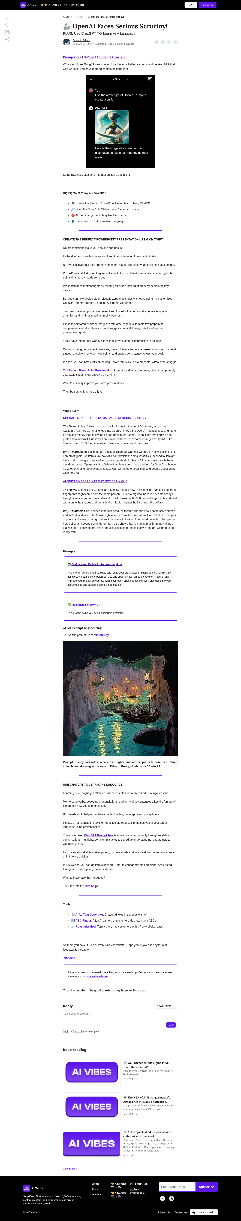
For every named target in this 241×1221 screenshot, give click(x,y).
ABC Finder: (84, 920)
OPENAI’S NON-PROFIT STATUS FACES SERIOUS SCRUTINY (104, 418)
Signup (89, 57)
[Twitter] (162, 1198)
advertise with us (97, 976)
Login (191, 5)
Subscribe (207, 5)
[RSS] (172, 1198)
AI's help (91, 886)
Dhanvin (69, 958)
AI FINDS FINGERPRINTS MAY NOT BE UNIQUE (95, 481)
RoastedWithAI (86, 926)
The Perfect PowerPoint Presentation (88, 370)
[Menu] (220, 4)
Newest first (164, 1005)
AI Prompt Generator (112, 57)
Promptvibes (72, 57)
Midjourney (101, 635)
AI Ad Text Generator (89, 914)
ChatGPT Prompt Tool (98, 835)
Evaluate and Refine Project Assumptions (96, 564)
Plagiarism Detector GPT (86, 604)
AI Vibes (67, 16)
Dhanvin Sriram (81, 40)
